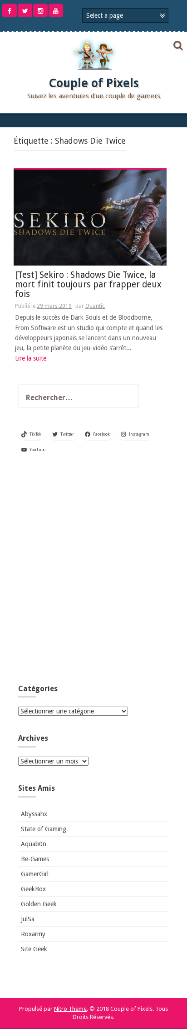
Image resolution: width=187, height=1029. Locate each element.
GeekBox (33, 889)
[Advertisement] (93, 572)
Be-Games (35, 859)
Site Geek (34, 949)
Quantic (95, 306)
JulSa (27, 919)
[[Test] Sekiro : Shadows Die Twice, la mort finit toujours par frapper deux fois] (90, 217)
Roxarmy (33, 934)
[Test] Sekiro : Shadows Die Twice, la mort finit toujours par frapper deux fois (88, 285)
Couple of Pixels (94, 83)
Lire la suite (30, 358)
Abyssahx (34, 814)
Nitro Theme (70, 1008)
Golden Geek (39, 904)
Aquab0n (33, 844)
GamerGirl (35, 874)
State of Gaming (43, 829)
